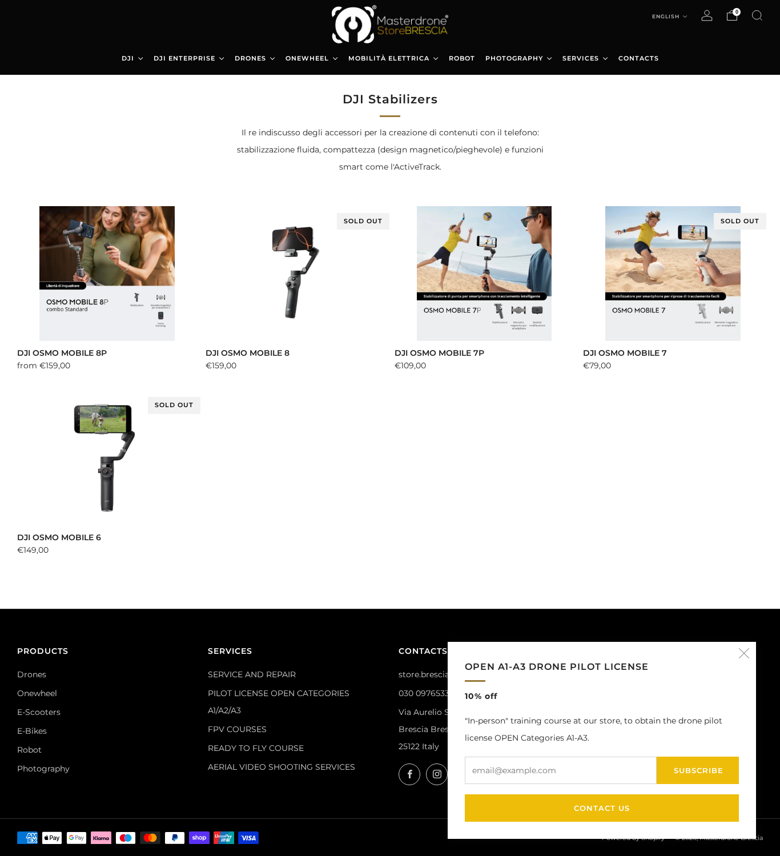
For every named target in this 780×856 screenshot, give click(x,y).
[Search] (757, 15)
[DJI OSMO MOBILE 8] (295, 273)
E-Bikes (32, 731)
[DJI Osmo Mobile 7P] (484, 273)
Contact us (602, 808)
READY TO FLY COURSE (256, 748)
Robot (29, 750)
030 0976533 (424, 693)
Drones (31, 674)
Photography (43, 768)
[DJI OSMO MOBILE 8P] (107, 273)
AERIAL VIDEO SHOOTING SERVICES (281, 767)
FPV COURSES (237, 729)
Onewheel (37, 693)
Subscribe (698, 770)
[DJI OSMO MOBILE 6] (107, 457)
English (666, 16)
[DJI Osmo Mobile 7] (673, 273)
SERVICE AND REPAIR (252, 674)
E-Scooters (39, 712)
